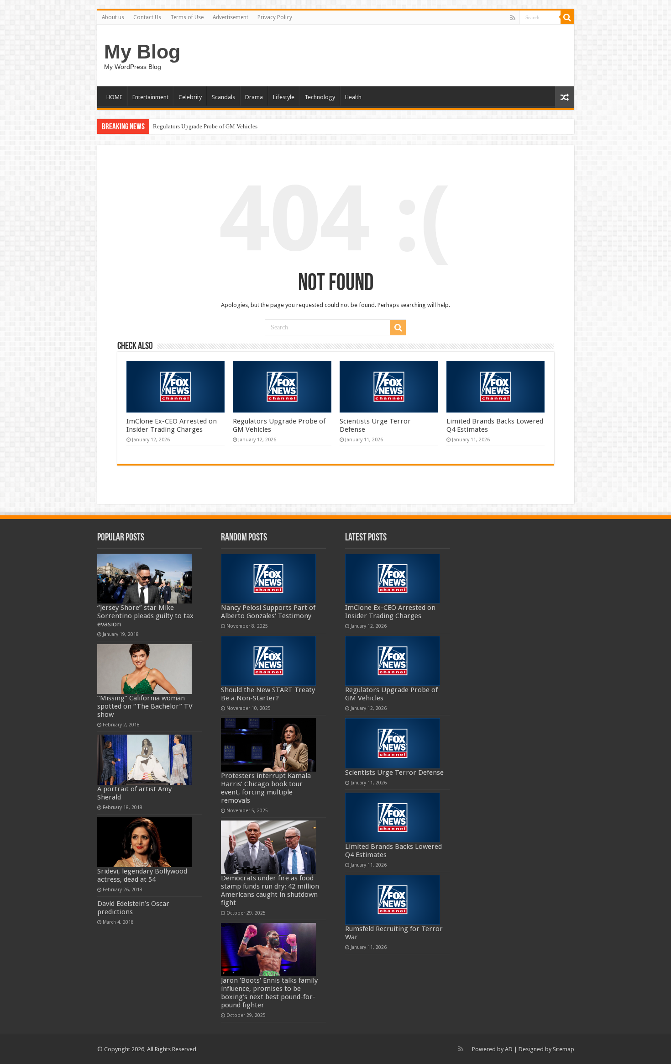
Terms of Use (187, 17)
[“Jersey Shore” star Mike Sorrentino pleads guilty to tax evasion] (144, 578)
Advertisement (230, 17)
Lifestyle (283, 97)
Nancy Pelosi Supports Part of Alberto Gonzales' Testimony (268, 611)
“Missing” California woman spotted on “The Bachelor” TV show (145, 706)
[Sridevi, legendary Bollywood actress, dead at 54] (144, 842)
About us (113, 17)
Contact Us (147, 17)
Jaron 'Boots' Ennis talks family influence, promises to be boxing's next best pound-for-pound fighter (269, 992)
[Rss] (512, 17)
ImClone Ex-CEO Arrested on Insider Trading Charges (171, 425)
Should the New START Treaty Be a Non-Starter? (268, 694)
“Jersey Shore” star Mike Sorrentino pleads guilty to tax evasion (145, 615)
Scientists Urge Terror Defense (394, 772)
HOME (114, 97)
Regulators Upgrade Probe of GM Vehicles (205, 126)
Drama (254, 97)
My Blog (142, 52)
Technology (319, 97)
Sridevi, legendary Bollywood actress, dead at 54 (142, 875)
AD (509, 1049)
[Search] (567, 17)
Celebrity (190, 97)
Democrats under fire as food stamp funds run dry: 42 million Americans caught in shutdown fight (270, 890)
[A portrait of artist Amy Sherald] (144, 759)
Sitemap (563, 1049)
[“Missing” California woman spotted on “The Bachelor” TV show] (144, 669)
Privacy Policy (274, 17)
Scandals (223, 97)
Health (353, 97)
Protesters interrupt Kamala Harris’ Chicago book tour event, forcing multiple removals (266, 788)
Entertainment (150, 97)
